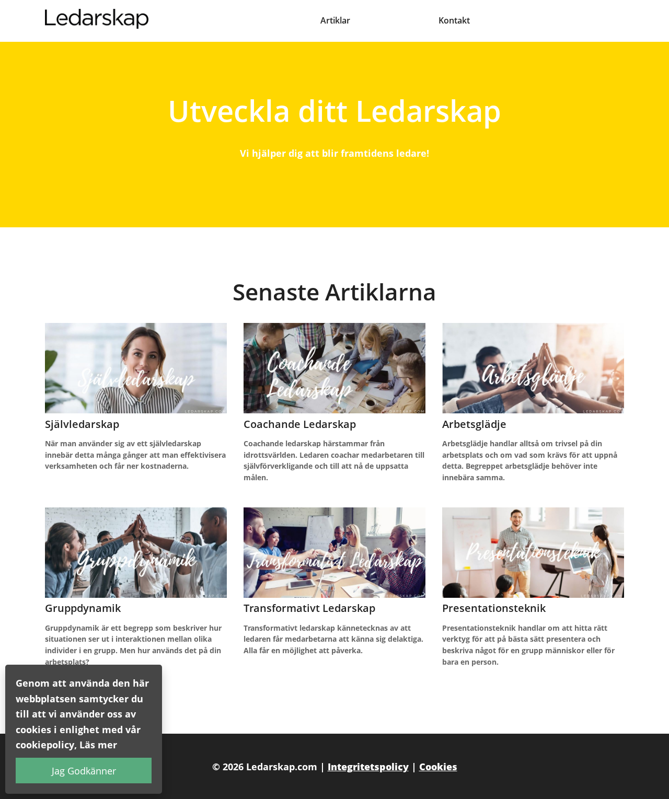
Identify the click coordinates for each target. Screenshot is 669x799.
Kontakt (454, 20)
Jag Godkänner (84, 770)
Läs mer (98, 744)
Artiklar (335, 20)
